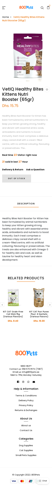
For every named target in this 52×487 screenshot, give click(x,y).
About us (26, 425)
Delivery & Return (12, 169)
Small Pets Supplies (26, 455)
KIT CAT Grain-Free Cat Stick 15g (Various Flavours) (13, 314)
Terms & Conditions (26, 395)
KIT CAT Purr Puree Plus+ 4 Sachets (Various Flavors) (39, 314)
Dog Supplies (26, 445)
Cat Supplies (26, 450)
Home (5, 17)
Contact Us (26, 430)
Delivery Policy (26, 400)
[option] (26, 57)
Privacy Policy (26, 405)
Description (26, 203)
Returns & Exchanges (26, 410)
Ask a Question (35, 169)
